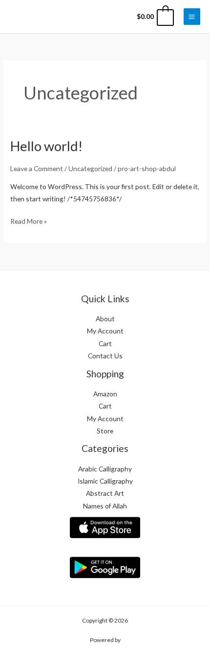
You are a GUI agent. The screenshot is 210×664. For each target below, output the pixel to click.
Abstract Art (105, 493)
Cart (105, 343)
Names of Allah (105, 506)
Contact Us (105, 356)
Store (105, 431)
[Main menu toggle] (192, 16)
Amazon (105, 394)
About (105, 318)
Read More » (28, 220)
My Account (105, 331)
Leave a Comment (36, 168)
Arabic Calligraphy (105, 469)
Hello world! (46, 146)
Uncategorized (90, 168)
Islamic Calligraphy (105, 481)
